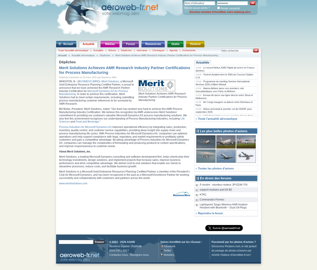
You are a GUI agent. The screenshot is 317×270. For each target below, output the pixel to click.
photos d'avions (244, 242)
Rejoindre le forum (210, 213)
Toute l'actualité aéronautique (73, 50)
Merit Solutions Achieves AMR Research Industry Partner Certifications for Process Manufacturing (166, 55)
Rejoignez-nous (139, 254)
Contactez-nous (118, 254)
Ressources (153, 44)
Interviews (142, 50)
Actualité (88, 44)
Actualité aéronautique (83, 55)
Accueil (68, 44)
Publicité (137, 246)
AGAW (131, 242)
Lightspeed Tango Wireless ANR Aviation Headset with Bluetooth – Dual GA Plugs (224, 206)
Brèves (112, 50)
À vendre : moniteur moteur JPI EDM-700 (224, 184)
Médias (110, 44)
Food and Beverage (87, 121)
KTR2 (203, 194)
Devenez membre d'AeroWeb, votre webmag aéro (220, 12)
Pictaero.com (232, 246)
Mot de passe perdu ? (197, 7)
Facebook (169, 246)
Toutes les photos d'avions (216, 168)
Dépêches (126, 50)
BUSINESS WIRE (88, 81)
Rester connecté (230, 8)
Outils (175, 44)
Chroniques (158, 50)
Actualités (98, 50)
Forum (130, 44)
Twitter (167, 250)
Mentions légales (119, 246)
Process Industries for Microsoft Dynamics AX (85, 127)
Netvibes (169, 254)
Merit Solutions (110, 81)
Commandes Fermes (212, 199)
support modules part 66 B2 (216, 189)
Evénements (189, 50)
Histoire (195, 44)
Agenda (173, 50)
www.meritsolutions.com (73, 183)
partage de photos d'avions (231, 250)
